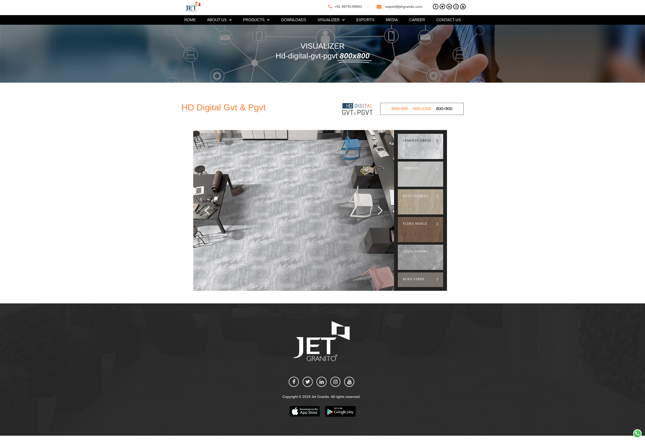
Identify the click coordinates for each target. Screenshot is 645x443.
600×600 (400, 108)
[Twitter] (442, 6)
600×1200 (422, 108)
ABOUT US (217, 20)
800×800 (444, 108)
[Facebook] (435, 6)
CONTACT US (448, 20)
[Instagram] (456, 6)
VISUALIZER (329, 20)
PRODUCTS (254, 20)
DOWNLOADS (293, 20)
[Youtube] (463, 6)
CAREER (417, 20)
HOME (190, 20)
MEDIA (392, 20)
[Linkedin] (449, 6)
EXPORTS (365, 20)
